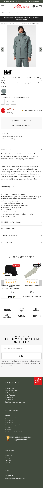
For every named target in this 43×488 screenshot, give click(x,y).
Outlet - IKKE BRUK (16, 23)
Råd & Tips (9, 422)
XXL (13, 102)
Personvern (9, 420)
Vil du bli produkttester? (13, 432)
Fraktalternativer (11, 390)
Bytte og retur (10, 393)
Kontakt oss (9, 388)
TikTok (7, 463)
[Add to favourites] (41, 81)
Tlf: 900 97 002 (10, 400)
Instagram (8, 458)
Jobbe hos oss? (10, 418)
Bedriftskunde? (10, 395)
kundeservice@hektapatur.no (15, 402)
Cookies (8, 429)
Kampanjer (4, 23)
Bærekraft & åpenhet (12, 425)
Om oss (8, 415)
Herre (27, 23)
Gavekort (8, 427)
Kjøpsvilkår (9, 397)
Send (22, 356)
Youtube (8, 460)
